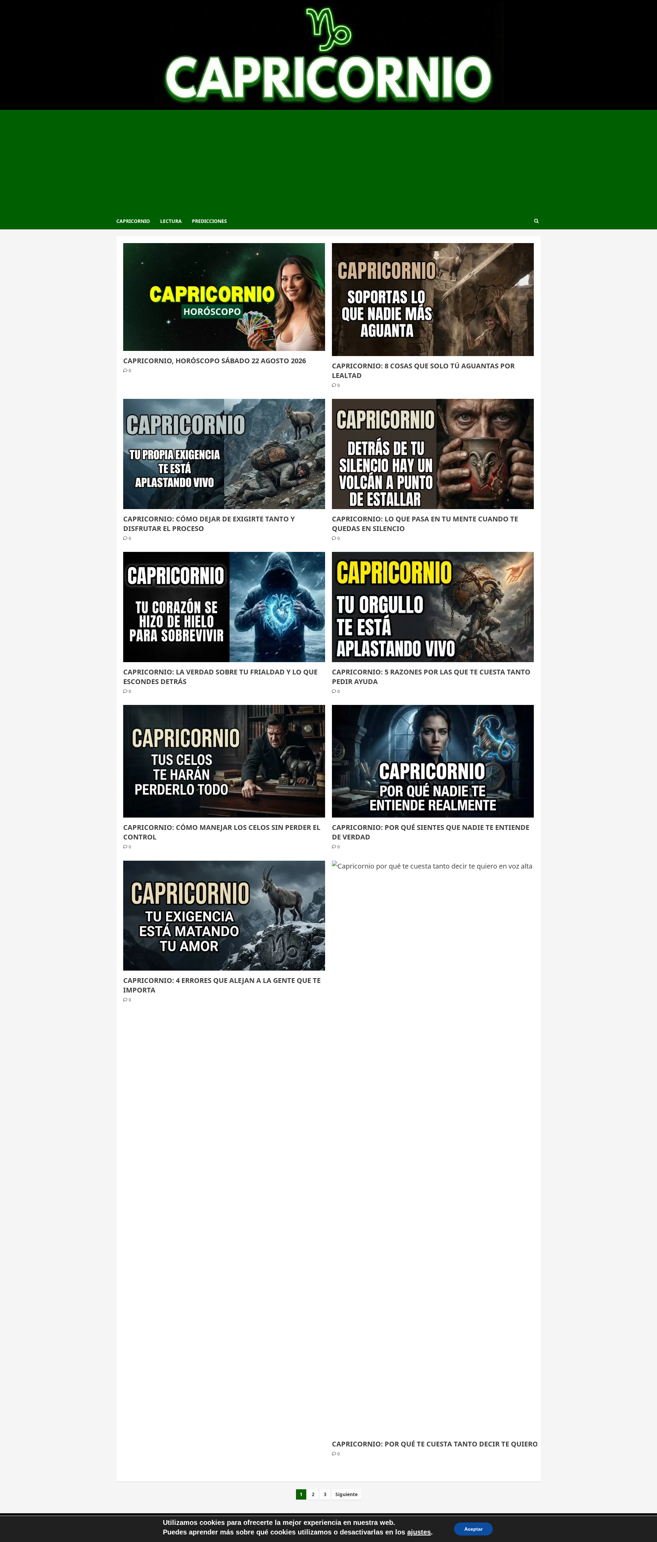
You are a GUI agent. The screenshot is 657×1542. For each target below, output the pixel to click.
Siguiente (346, 1494)
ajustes (419, 1532)
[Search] (536, 221)
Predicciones (209, 221)
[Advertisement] (328, 161)
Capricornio (133, 221)
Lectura (171, 221)
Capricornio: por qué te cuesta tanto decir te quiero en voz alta (457, 1444)
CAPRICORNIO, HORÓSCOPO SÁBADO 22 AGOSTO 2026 (214, 360)
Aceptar (473, 1529)
